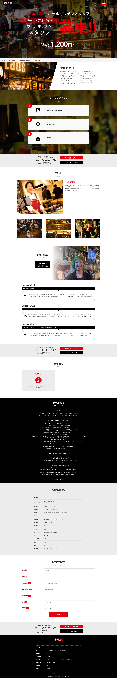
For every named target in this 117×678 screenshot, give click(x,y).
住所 (24, 602)
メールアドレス (26, 589)
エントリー (111, 3)
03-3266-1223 (49, 653)
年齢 (24, 576)
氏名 (24, 570)
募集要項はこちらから (71, 158)
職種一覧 (4, 60)
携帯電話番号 (26, 596)
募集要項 (104, 3)
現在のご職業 (26, 583)
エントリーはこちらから (72, 162)
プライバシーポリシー (58, 673)
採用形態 (25, 608)
